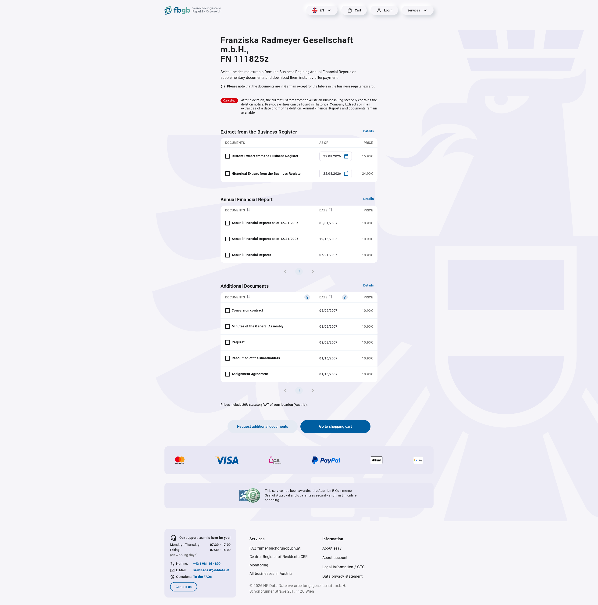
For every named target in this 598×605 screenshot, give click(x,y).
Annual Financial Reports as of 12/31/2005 (265, 239)
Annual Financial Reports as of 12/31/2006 (265, 223)
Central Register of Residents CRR (278, 556)
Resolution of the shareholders (256, 358)
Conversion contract (247, 310)
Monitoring (258, 565)
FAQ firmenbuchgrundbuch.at (274, 548)
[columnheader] (268, 210)
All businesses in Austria (270, 573)
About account (335, 557)
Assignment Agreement (250, 374)
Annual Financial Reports (251, 255)
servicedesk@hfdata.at (211, 570)
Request (238, 342)
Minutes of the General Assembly (258, 326)
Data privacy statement (342, 576)
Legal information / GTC (343, 567)
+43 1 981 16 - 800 (207, 563)
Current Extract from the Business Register (265, 156)
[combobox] (335, 156)
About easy (332, 548)
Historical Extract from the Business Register (267, 173)
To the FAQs (202, 577)
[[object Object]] (307, 297)
